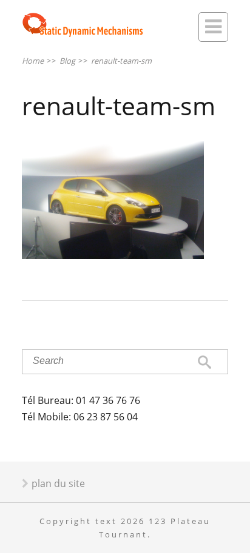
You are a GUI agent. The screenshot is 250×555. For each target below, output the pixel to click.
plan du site (58, 483)
